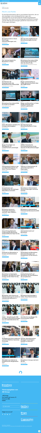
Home (3, 6)
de (38, 1)
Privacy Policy (4, 425)
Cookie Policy (8, 425)
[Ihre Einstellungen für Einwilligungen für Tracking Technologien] (39, 431)
